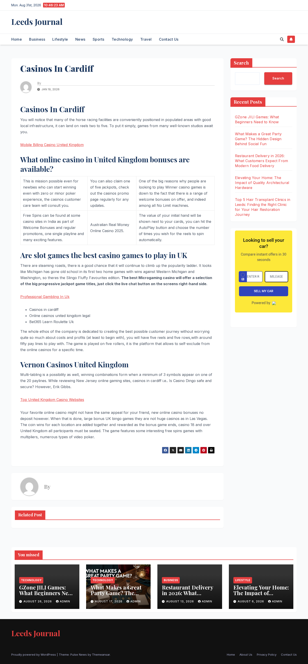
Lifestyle (60, 39)
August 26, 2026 (38, 601)
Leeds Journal (36, 21)
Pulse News (78, 654)
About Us (245, 654)
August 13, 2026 (180, 601)
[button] (282, 39)
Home (16, 39)
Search (241, 63)
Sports (98, 39)
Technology (122, 39)
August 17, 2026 (109, 601)
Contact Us (169, 39)
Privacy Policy (266, 654)
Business (37, 39)
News (80, 39)
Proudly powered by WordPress (34, 654)
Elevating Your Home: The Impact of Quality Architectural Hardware (262, 182)
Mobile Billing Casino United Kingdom (52, 144)
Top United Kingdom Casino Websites (52, 399)
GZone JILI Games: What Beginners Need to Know (46, 593)
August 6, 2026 (251, 601)
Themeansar (101, 654)
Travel (146, 39)
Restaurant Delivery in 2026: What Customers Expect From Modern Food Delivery (261, 161)
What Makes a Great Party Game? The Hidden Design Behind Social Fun (258, 139)
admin (65, 601)
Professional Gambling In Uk (44, 296)
